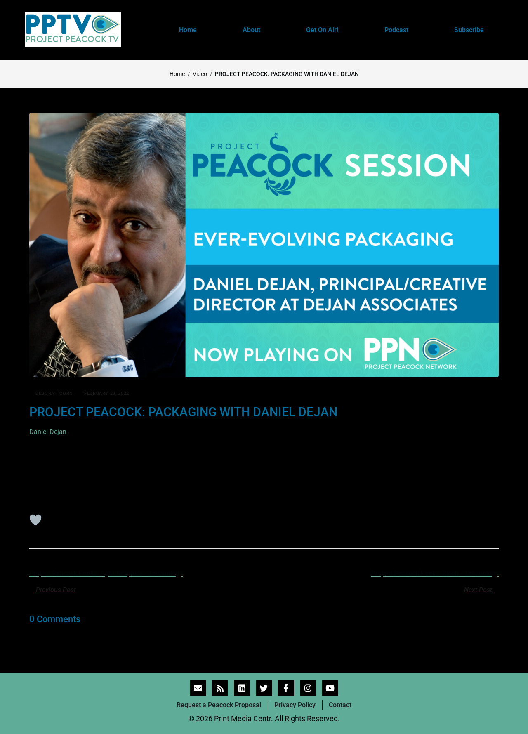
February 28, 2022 (106, 393)
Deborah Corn (54, 393)
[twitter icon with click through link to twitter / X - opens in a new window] (264, 688)
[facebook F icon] (286, 688)
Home (177, 74)
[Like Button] (35, 520)
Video (200, 74)
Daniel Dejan (47, 432)
